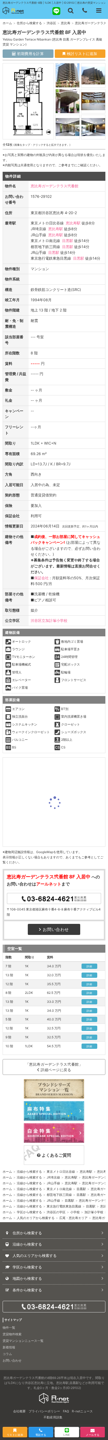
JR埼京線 (53, 1177)
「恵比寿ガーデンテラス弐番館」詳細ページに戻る (54, 1067)
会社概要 (19, 1411)
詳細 (89, 966)
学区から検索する (29, 1212)
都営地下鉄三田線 (59, 1195)
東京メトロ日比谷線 (61, 1172)
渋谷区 (51, 23)
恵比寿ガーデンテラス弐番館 (54, 186)
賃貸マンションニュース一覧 (23, 1341)
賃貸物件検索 (12, 1334)
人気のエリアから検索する (36, 1218)
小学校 (75, 1212)
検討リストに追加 (81, 53)
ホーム (7, 23)
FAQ (66, 1411)
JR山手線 (53, 1183)
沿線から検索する (29, 1172)
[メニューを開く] (98, 10)
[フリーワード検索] (70, 10)
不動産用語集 (53, 1417)
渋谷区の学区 (56, 1212)
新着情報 (9, 1347)
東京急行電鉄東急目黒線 (64, 1206)
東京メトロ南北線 (59, 1189)
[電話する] (84, 10)
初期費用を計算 (30, 53)
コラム (7, 1354)
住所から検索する (29, 23)
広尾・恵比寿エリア (73, 1218)
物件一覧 (9, 1328)
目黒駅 (67, 240)
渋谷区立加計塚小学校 (49, 620)
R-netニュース (82, 1411)
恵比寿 (65, 23)
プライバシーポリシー (44, 1411)
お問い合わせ (56, 929)
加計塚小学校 (93, 1212)
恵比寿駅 (73, 223)
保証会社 (41, 578)
